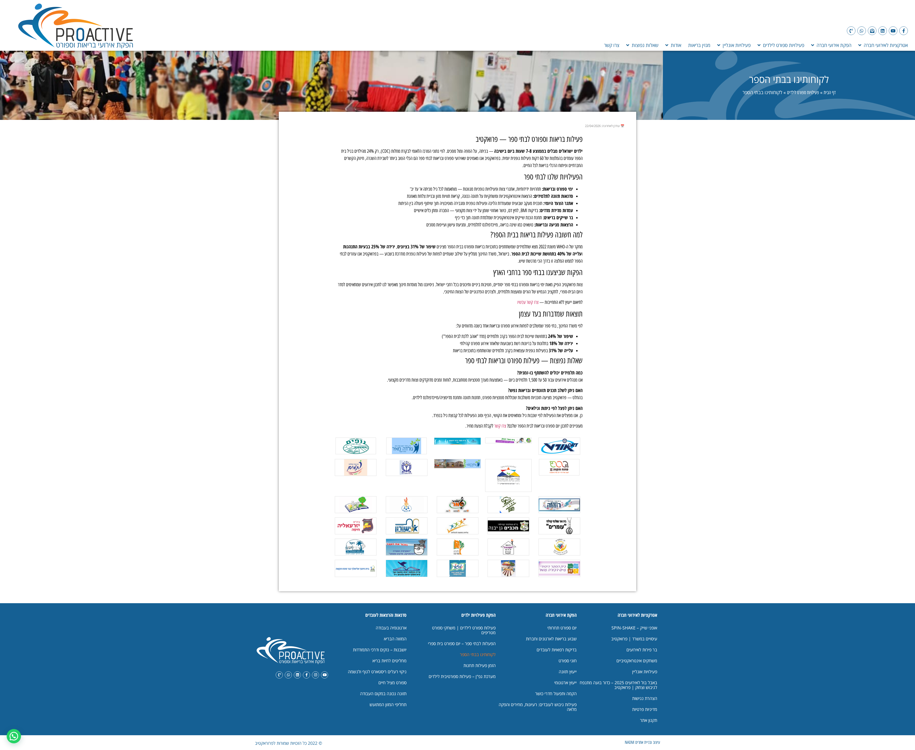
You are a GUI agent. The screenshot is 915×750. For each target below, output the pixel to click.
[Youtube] (893, 30)
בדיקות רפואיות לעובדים (557, 650)
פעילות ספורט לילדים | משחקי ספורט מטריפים (464, 630)
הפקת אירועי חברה (834, 45)
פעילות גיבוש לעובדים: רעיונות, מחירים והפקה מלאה (538, 707)
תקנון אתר (648, 720)
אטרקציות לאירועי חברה (886, 45)
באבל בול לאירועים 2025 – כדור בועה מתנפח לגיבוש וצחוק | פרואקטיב (618, 685)
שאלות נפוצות (645, 45)
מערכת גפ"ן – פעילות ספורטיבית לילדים (462, 676)
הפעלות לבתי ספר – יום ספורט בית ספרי (462, 643)
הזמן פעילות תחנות (479, 665)
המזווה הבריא (395, 639)
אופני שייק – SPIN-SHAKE (634, 628)
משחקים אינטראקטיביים (636, 660)
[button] (14, 736)
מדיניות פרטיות (644, 709)
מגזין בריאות (699, 45)
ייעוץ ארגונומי (565, 682)
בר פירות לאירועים (641, 650)
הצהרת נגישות (644, 698)
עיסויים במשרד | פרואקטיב (634, 639)
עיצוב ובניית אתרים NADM (642, 742)
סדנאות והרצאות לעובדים (386, 615)
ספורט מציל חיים (392, 682)
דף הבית (830, 92)
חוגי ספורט (568, 660)
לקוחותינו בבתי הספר (478, 654)
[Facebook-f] (903, 30)
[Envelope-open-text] (872, 30)
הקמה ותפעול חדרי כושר (556, 693)
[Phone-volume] (851, 30)
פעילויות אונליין (737, 45)
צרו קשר (611, 45)
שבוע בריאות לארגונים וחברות (551, 639)
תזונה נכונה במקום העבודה (383, 693)
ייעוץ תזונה (568, 671)
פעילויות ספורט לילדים (783, 45)
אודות (676, 45)
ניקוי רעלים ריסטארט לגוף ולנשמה (377, 671)
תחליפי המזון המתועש (388, 704)
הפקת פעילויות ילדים (478, 615)
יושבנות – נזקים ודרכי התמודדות (380, 650)
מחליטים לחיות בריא (389, 660)
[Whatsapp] (861, 30)
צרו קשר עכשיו (528, 302)
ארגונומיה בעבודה (391, 628)
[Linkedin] (882, 30)
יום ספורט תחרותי (562, 628)
